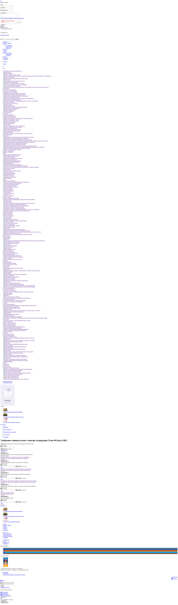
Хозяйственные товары (8, 335)
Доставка (8, 55)
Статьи (5, 51)
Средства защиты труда (8, 299)
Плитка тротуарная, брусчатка (10, 253)
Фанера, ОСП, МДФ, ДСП (9, 323)
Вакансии (8, 48)
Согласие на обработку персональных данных (13, 18)
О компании (9, 45)
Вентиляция (6, 88)
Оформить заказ (4, 602)
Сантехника (6, 266)
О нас (4, 44)
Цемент (5, 362)
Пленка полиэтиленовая (9, 251)
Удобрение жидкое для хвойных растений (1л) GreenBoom (14, 458)
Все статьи (3, 424)
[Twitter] (3, 552)
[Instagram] (3, 553)
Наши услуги (9, 46)
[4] (5, 453)
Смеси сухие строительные (9, 290)
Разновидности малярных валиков (11, 422)
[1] (1, 453)
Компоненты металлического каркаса (12, 160)
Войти (2, 586)
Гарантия (5, 58)
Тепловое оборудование (9, 304)
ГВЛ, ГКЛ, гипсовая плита (9, 89)
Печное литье (6, 235)
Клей (4, 153)
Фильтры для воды (7, 331)
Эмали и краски (7, 366)
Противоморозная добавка (9, 263)
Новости (5, 49)
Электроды (6, 365)
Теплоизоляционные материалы (11, 306)
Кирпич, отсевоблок (8, 152)
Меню (4, 64)
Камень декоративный (8, 150)
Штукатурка (6, 364)
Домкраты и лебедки (8, 114)
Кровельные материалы (9, 168)
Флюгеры (5, 333)
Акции (5, 50)
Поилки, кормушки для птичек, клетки (12, 259)
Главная (5, 41)
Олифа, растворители (8, 215)
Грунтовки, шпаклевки (8, 102)
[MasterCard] (5, 561)
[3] (3, 453)
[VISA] (5, 559)
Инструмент (6, 135)
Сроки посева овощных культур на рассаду (13, 416)
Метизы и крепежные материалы (11, 198)
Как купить (9, 54)
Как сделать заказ (7, 53)
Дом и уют (5, 113)
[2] (2, 453)
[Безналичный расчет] (5, 566)
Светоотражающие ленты (9, 288)
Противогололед (7, 261)
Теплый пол (6, 319)
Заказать (3, 24)
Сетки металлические (8, 289)
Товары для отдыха (7, 321)
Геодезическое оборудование (10, 91)
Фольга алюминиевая (8, 334)
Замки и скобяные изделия (9, 115)
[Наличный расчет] (5, 564)
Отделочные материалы (9, 224)
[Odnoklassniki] (3, 551)
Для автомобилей (7, 112)
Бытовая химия (7, 72)
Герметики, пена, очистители (10, 92)
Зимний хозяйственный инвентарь (11, 130)
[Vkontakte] (4, 548)
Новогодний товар (7, 214)
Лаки (4, 179)
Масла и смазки (7, 197)
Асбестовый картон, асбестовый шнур (12, 71)
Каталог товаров (7, 43)
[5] (6, 453)
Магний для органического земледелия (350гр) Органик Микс (15, 470)
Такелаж (5, 303)
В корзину (4, 449)
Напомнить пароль (5, 587)
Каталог (5, 61)
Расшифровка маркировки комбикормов (12, 412)
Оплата (5, 56)
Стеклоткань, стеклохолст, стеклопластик (13, 301)
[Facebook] (3, 549)
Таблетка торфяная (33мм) (7, 493)
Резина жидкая (6, 265)
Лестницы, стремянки (8, 195)
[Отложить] (2, 467)
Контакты (5, 59)
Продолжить (3, 601)
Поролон (5, 260)
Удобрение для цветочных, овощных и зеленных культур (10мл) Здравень (18, 482)
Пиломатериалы (7, 236)
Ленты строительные (8, 189)
